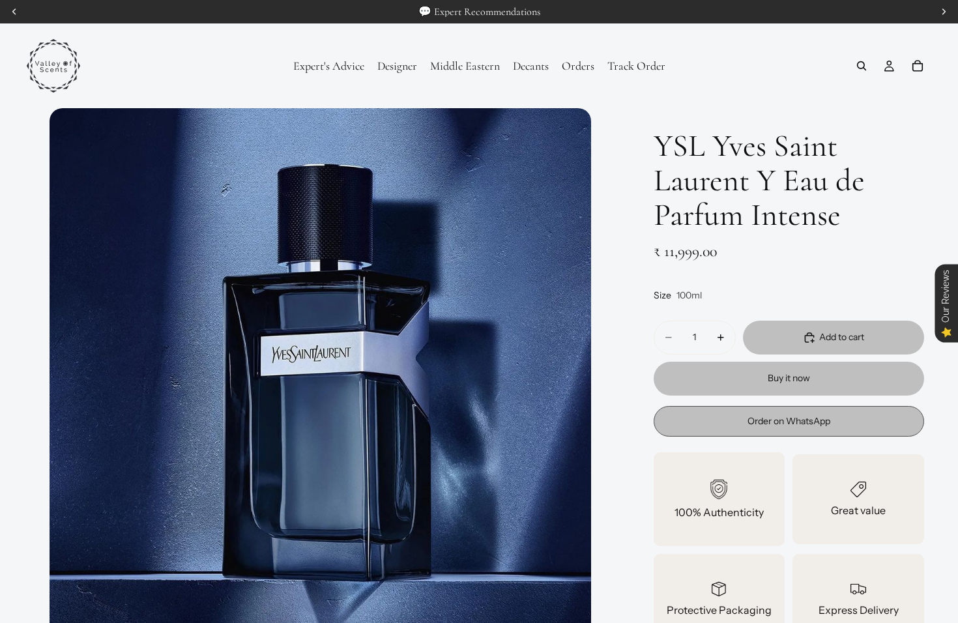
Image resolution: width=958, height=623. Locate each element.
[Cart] (917, 65)
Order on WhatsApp (789, 421)
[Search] (861, 65)
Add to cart (841, 337)
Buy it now (789, 378)
